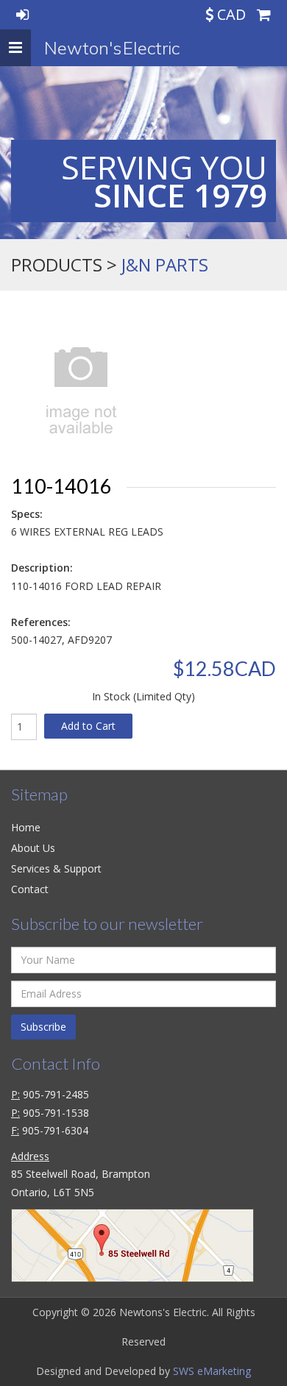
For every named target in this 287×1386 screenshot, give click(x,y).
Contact (30, 889)
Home (25, 827)
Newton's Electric (112, 48)
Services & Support (56, 868)
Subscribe (43, 1027)
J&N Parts (164, 264)
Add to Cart (88, 726)
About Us (33, 848)
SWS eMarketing (212, 1371)
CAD (231, 14)
